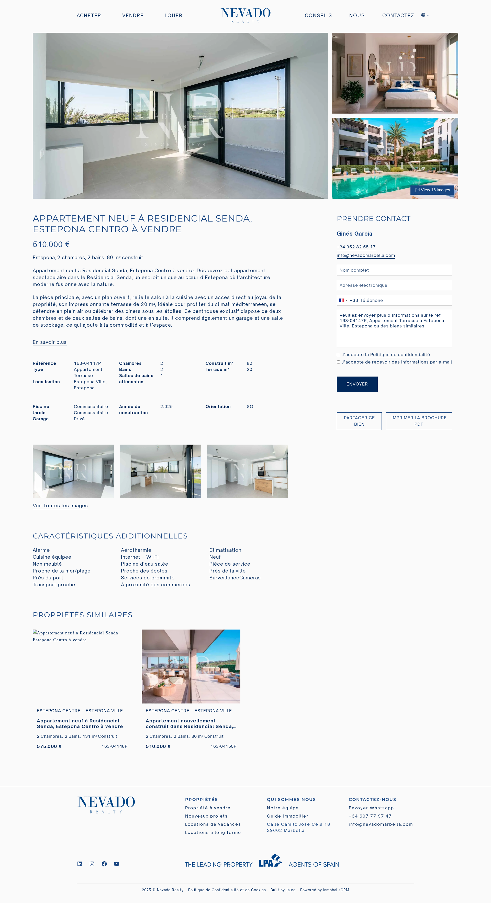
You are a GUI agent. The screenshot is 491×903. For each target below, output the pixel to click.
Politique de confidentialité (400, 354)
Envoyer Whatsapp (371, 807)
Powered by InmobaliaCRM (324, 890)
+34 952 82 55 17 (356, 246)
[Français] (425, 15)
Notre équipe (283, 807)
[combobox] (347, 300)
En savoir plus (50, 342)
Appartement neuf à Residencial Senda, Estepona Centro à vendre (80, 723)
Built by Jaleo (283, 890)
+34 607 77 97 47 (370, 816)
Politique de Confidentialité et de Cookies (227, 890)
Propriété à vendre (208, 807)
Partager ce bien (359, 421)
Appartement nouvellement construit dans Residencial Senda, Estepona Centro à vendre (189, 723)
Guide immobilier (287, 816)
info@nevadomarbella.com (366, 255)
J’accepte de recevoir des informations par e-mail (397, 362)
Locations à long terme (213, 832)
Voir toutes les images (60, 505)
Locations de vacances (213, 824)
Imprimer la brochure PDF (419, 421)
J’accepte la (386, 354)
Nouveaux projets (206, 816)
